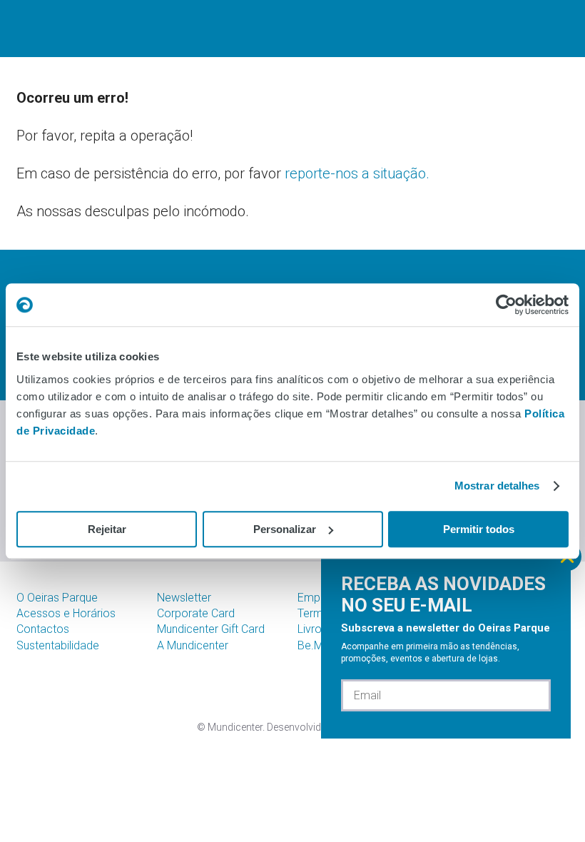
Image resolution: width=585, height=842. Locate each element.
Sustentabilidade (57, 645)
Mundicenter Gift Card (211, 629)
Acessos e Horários (66, 613)
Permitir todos (478, 529)
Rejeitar (107, 529)
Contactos (42, 629)
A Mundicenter (192, 645)
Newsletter (184, 597)
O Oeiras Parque (57, 597)
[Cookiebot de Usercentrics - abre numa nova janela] (506, 304)
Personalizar (284, 529)
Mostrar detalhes (497, 486)
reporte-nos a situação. (357, 173)
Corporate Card (196, 613)
